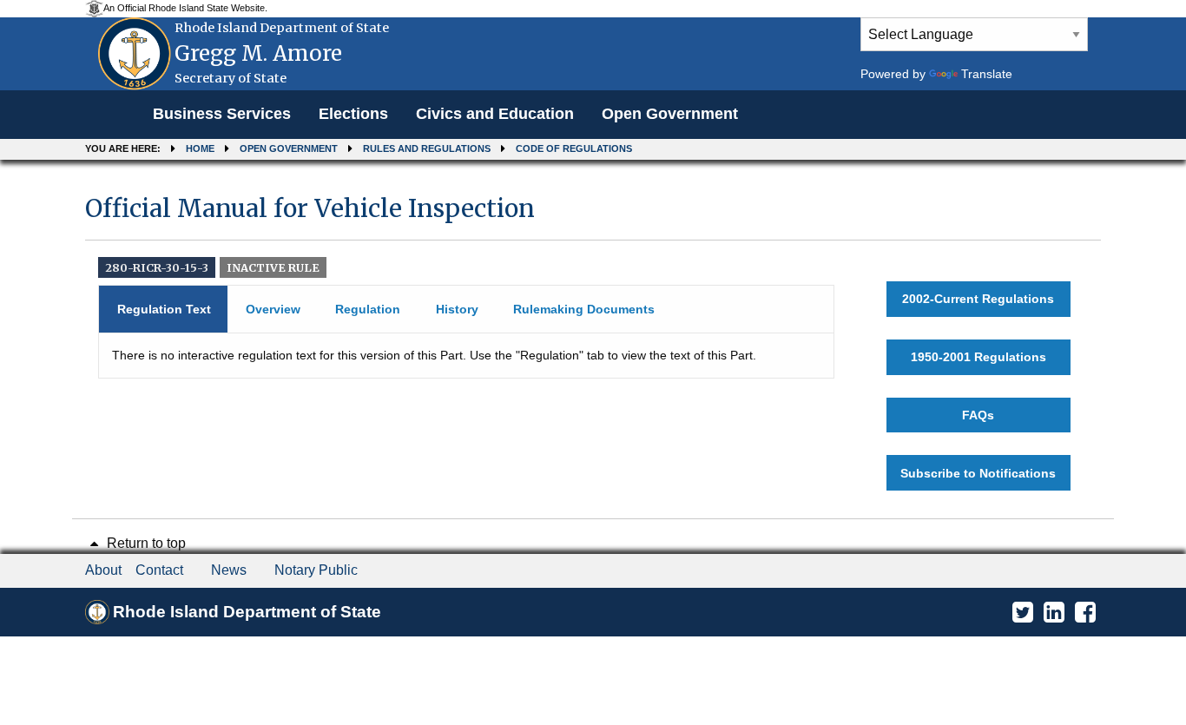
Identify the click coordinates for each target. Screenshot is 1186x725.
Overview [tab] (273, 309)
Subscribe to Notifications (978, 473)
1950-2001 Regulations (978, 357)
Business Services (222, 113)
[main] (593, 341)
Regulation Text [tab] (164, 309)
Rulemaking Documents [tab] (584, 309)
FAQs (978, 415)
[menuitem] (222, 114)
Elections (353, 113)
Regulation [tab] (367, 309)
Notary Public (316, 570)
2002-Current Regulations (978, 299)
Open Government (670, 113)
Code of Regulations (574, 148)
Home (200, 148)
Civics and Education (495, 113)
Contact (159, 570)
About (103, 570)
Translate (986, 74)
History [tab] (457, 309)
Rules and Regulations (427, 148)
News (229, 570)
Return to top (144, 543)
